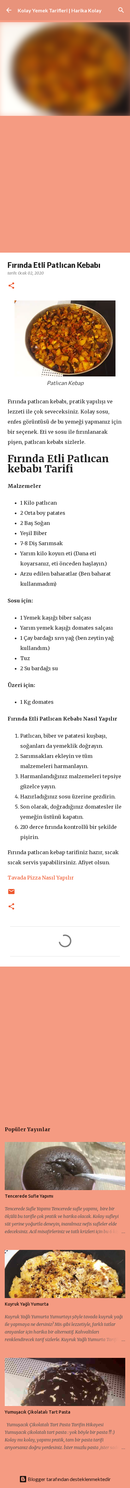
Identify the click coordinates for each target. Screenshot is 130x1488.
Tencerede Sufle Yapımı (29, 1196)
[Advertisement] (65, 184)
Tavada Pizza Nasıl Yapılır (41, 877)
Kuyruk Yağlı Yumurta (27, 1304)
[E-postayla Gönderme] (11, 894)
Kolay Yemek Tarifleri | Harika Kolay (60, 10)
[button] (11, 286)
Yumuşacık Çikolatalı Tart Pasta (37, 1412)
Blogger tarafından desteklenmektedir (69, 1479)
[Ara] (121, 10)
